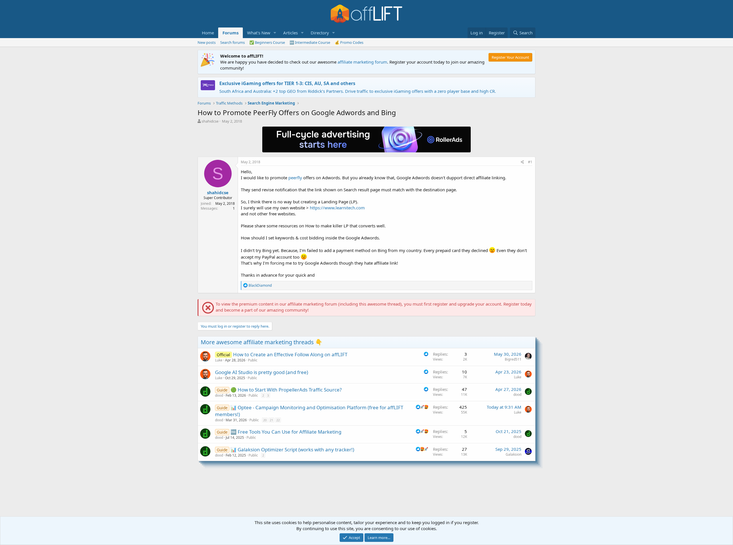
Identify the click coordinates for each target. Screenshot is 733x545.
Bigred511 (513, 359)
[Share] (522, 162)
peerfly (295, 177)
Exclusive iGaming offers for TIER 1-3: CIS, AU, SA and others (287, 83)
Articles (290, 33)
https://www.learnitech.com (337, 207)
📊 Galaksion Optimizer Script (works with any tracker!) (292, 449)
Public (252, 360)
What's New (258, 33)
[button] (275, 32)
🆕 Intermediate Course (309, 42)
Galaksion (513, 454)
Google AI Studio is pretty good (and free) (261, 372)
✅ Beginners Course (267, 42)
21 (271, 420)
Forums (230, 33)
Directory (320, 33)
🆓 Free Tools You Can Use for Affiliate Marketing (285, 431)
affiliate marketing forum (362, 62)
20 (265, 420)
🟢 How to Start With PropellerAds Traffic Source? (286, 389)
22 (278, 420)
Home (208, 33)
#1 (530, 162)
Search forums (232, 42)
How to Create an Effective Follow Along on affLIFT (290, 354)
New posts (207, 42)
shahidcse (210, 121)
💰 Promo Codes (349, 42)
